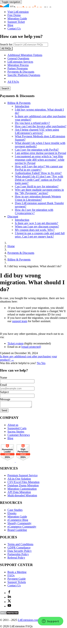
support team (19, 321)
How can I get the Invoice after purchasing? (40, 126)
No (39, 363)
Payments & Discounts (20, 71)
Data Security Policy (19, 550)
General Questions (18, 58)
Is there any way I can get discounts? (36, 223)
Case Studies (15, 509)
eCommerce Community (21, 526)
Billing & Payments (19, 102)
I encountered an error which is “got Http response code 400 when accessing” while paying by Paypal (39, 160)
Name (3, 377)
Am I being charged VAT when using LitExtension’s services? (37, 131)
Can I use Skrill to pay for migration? (36, 186)
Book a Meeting (16, 572)
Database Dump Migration (23, 485)
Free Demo (14, 15)
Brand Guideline (17, 529)
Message (5, 399)
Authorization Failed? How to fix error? (38, 173)
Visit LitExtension (18, 11)
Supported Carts (16, 428)
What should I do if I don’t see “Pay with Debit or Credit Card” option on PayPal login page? (39, 180)
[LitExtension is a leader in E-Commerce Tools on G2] (8, 461)
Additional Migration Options (24, 55)
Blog (10, 25)
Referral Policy (16, 557)
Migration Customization (22, 488)
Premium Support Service (22, 475)
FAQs (11, 575)
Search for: (6, 44)
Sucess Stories (15, 431)
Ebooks (11, 513)
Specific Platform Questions (23, 75)
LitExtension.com (28, 620)
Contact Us (14, 28)
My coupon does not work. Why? (35, 229)
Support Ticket (16, 21)
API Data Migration (19, 492)
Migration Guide (17, 18)
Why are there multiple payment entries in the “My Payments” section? (39, 191)
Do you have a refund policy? (32, 123)
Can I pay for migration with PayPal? (37, 149)
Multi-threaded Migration (22, 495)
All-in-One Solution (19, 478)
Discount (12, 216)
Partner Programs (17, 68)
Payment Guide (16, 578)
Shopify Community (19, 523)
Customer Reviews (18, 434)
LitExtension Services (20, 61)
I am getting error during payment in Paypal (40, 153)
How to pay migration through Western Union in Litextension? (38, 198)
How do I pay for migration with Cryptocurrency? (34, 211)
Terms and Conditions (20, 544)
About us (12, 424)
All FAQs (13, 81)
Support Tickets (16, 582)
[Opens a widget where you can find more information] (50, 621)
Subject (4, 392)
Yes (43, 363)
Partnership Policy (18, 554)
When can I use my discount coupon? (37, 226)
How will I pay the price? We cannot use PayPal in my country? (39, 168)
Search (5, 88)
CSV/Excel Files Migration (23, 482)
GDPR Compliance (19, 547)
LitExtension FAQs (33, 5)
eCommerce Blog (17, 519)
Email (3, 384)
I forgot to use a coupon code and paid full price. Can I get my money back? (40, 235)
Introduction (22, 106)
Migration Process (18, 65)
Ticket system (15, 343)
